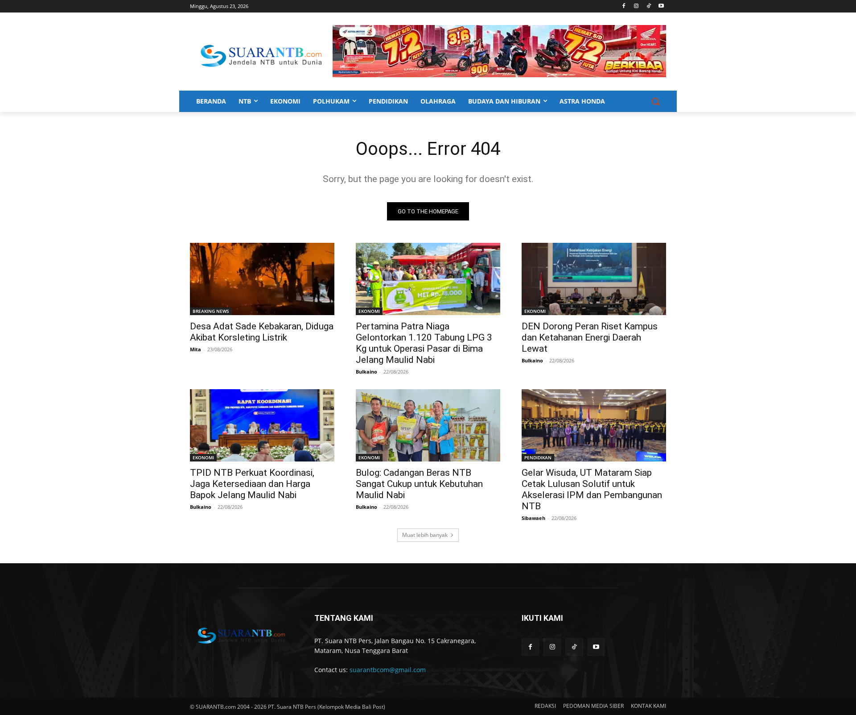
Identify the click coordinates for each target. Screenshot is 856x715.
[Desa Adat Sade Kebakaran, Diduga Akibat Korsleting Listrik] (262, 279)
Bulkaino (366, 371)
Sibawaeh (533, 518)
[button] (655, 101)
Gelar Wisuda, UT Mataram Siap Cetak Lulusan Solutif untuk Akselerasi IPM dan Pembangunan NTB (592, 489)
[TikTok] (648, 6)
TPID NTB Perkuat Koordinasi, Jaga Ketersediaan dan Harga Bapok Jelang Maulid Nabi (252, 483)
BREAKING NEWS (211, 311)
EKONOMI (369, 311)
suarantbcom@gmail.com (388, 669)
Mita (195, 349)
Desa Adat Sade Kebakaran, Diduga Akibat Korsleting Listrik (261, 332)
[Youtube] (661, 6)
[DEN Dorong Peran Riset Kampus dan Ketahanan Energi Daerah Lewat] (594, 279)
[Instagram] (636, 6)
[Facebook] (624, 6)
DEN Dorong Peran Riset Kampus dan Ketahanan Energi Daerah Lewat (590, 337)
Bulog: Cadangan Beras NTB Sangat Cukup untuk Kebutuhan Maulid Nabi (419, 483)
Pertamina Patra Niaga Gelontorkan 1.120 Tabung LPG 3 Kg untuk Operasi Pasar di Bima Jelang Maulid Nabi (424, 343)
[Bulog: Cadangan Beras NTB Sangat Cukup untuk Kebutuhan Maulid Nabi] (428, 425)
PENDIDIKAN (537, 457)
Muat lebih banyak (425, 535)
